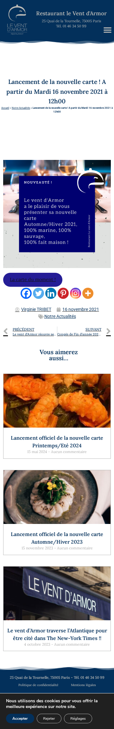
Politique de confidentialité (38, 685)
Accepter (20, 718)
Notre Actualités (21, 108)
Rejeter (49, 718)
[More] (87, 293)
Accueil (5, 108)
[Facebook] (26, 293)
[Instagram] (75, 293)
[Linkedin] (50, 293)
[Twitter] (38, 293)
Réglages (78, 718)
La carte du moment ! (33, 279)
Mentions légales (83, 685)
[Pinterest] (63, 293)
